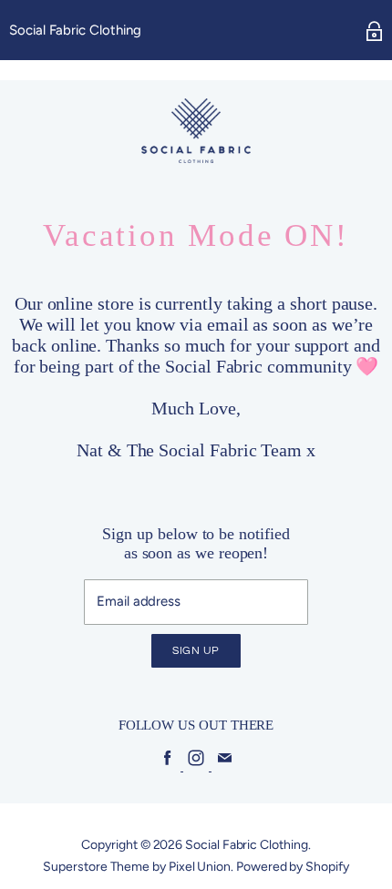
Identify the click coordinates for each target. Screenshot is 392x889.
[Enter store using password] (374, 31)
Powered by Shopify (292, 866)
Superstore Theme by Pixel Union (137, 866)
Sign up (196, 651)
